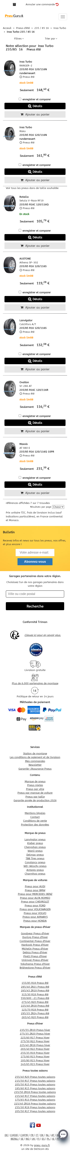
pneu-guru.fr (42, 1145)
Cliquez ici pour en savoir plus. (42, 635)
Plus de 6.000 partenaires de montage (35, 683)
